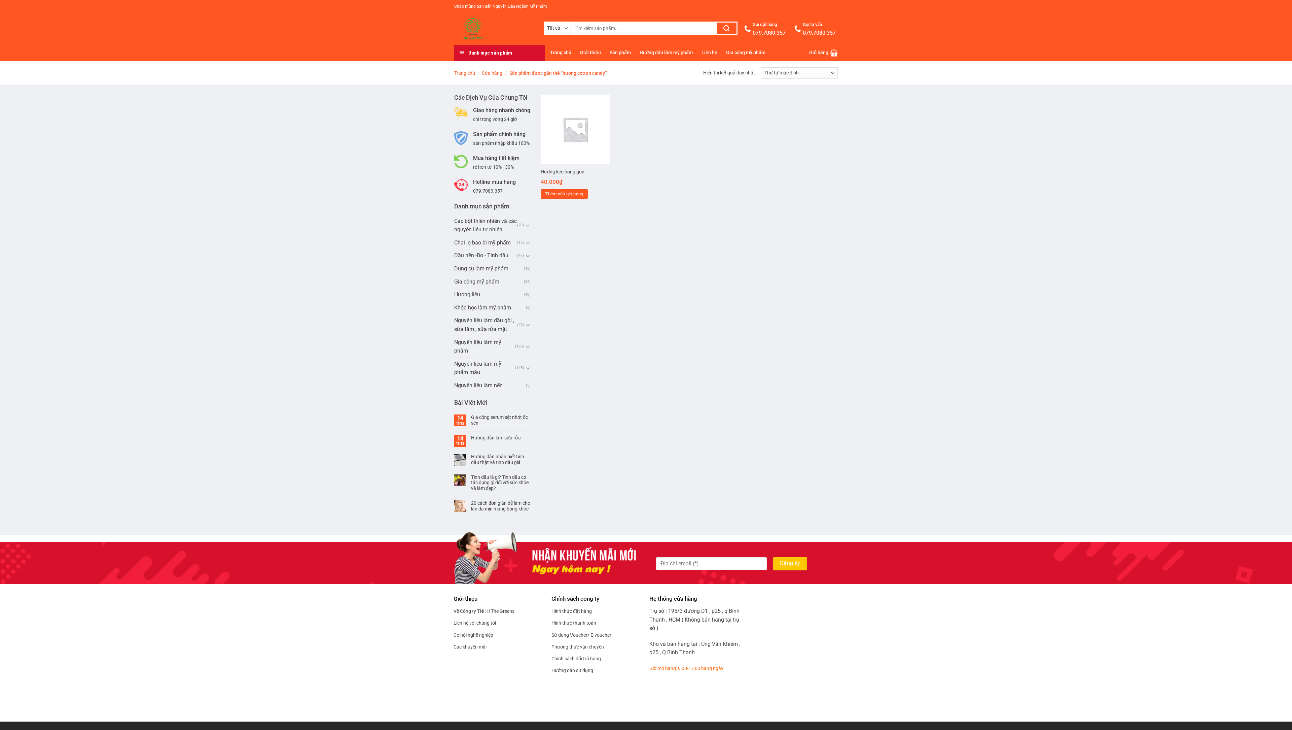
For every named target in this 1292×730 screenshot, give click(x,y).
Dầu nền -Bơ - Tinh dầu (481, 255)
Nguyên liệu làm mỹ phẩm (477, 346)
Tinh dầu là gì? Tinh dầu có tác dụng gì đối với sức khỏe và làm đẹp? (500, 482)
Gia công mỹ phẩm (745, 53)
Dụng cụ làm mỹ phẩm (481, 268)
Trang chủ (560, 53)
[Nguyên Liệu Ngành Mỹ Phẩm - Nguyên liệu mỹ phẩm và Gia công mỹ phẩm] (494, 28)
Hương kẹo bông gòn (562, 172)
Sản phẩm (620, 53)
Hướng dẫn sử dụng (572, 670)
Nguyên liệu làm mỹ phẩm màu (477, 368)
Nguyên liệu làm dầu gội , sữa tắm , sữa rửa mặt (484, 324)
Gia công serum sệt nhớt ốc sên (499, 420)
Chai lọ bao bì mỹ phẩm (482, 242)
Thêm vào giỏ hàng (564, 193)
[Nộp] (727, 28)
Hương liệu (467, 294)
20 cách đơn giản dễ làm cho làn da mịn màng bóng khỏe (500, 505)
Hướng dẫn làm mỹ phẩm (666, 53)
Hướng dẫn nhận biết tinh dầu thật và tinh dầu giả (497, 459)
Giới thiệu (590, 53)
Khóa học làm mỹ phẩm (482, 307)
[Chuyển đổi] (528, 225)
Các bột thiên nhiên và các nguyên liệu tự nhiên (485, 225)
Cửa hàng (492, 73)
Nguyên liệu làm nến (478, 385)
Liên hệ (709, 53)
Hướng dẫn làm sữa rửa (496, 437)
